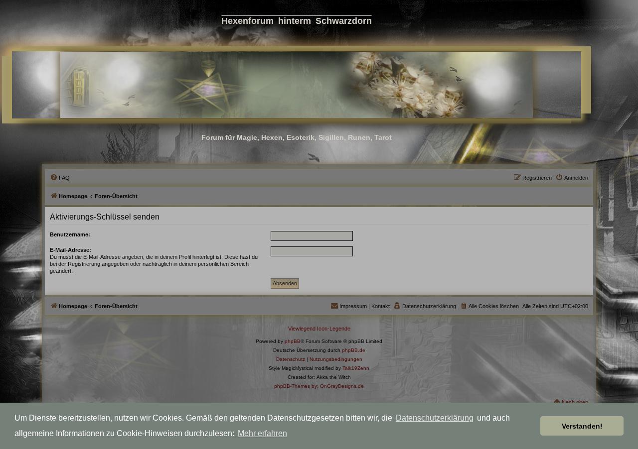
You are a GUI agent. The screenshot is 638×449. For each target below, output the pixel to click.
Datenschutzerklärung (435, 418)
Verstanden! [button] (582, 426)
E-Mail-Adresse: (70, 250)
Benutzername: (70, 234)
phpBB (293, 341)
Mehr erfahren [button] (262, 433)
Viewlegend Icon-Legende (319, 329)
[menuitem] (60, 178)
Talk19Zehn (355, 368)
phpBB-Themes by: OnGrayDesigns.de (319, 386)
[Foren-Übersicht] (296, 85)
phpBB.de (353, 350)
